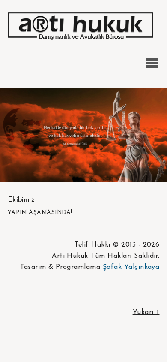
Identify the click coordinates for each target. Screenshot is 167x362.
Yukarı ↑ (146, 312)
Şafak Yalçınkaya (131, 267)
